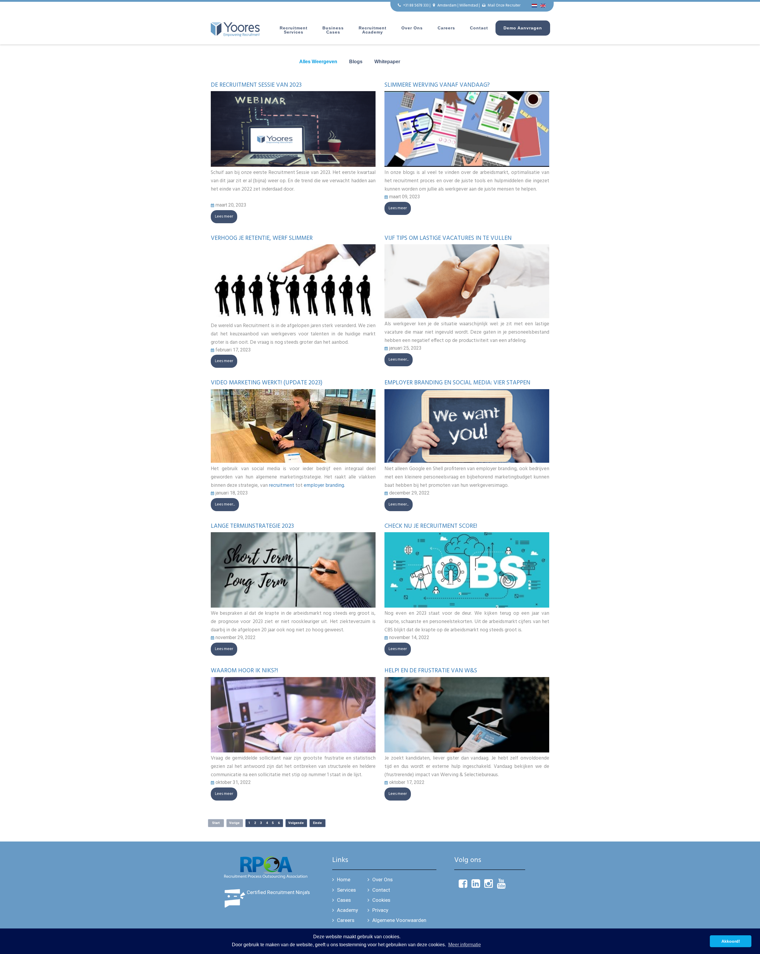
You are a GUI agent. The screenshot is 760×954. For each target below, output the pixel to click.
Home (343, 879)
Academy (347, 910)
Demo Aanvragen (523, 28)
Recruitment (294, 30)
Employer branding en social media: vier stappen (457, 383)
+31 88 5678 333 (416, 5)
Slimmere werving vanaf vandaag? (437, 85)
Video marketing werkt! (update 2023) (266, 383)
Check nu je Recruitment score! (430, 526)
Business (333, 30)
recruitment (281, 485)
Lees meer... (398, 359)
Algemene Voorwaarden (399, 920)
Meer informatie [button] (464, 944)
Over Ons (382, 879)
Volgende (296, 823)
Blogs (355, 61)
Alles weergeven (318, 61)
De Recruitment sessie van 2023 (256, 85)
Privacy (380, 910)
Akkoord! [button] (730, 941)
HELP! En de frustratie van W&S (430, 671)
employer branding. (324, 485)
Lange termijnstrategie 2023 (252, 526)
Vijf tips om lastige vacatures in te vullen (448, 238)
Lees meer (224, 216)
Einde (317, 823)
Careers (446, 28)
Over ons (412, 28)
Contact (479, 28)
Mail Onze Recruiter (504, 5)
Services (346, 890)
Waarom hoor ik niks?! (244, 671)
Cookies (381, 900)
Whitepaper (387, 61)
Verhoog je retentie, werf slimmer (262, 238)
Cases (344, 900)
